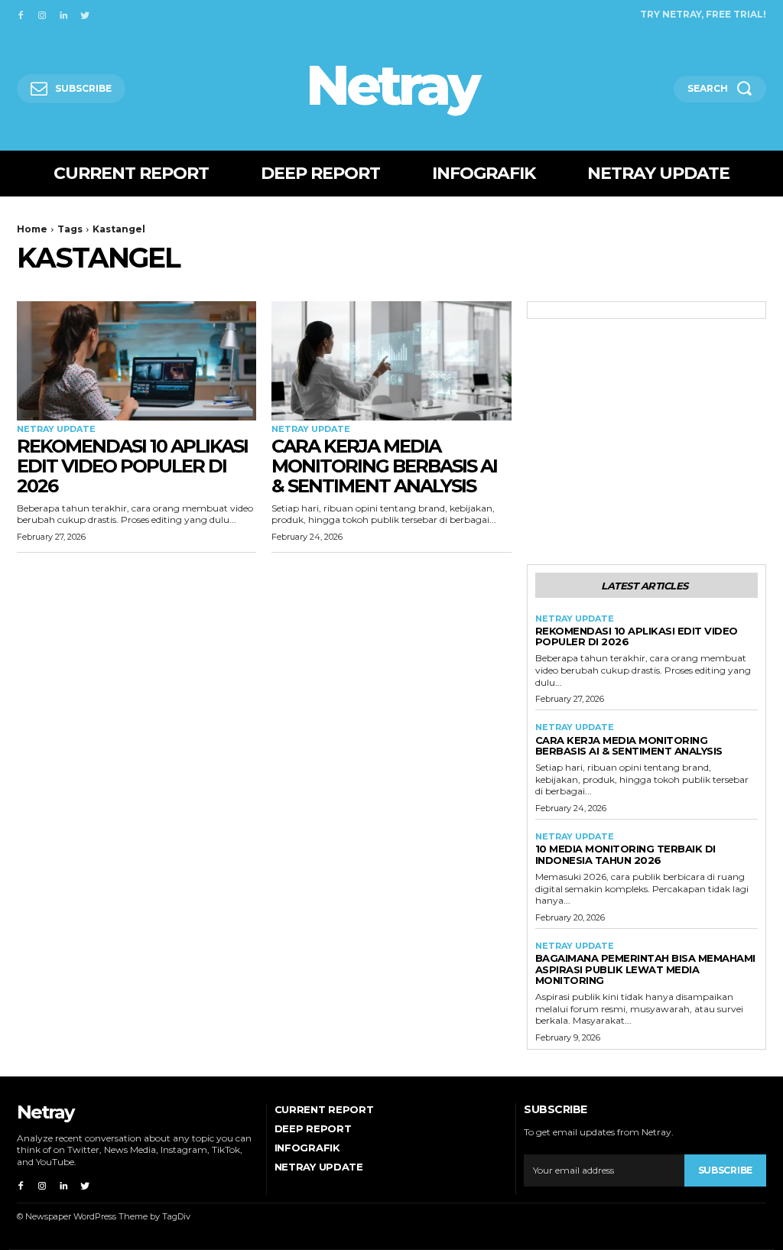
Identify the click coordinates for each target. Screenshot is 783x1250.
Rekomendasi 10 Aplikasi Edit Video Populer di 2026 (132, 466)
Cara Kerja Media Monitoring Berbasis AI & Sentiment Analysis (384, 466)
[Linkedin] (63, 14)
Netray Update (56, 429)
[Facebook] (21, 14)
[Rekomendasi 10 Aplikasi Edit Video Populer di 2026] (136, 361)
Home (32, 229)
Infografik (307, 1147)
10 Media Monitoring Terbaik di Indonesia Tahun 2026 (625, 854)
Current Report (324, 1109)
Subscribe (725, 1170)
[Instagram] (42, 14)
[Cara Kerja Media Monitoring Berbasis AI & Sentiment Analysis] (391, 361)
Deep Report (313, 1128)
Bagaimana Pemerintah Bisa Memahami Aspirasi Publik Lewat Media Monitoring (645, 969)
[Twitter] (85, 14)
